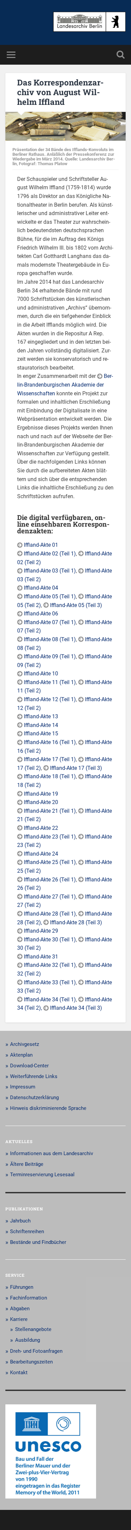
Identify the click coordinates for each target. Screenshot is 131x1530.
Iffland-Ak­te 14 (41, 725)
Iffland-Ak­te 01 (41, 545)
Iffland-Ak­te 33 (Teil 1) (50, 982)
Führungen (21, 1287)
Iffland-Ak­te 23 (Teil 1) (50, 837)
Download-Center (29, 1066)
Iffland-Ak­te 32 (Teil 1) (50, 965)
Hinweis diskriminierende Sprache (48, 1108)
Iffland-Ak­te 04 (41, 588)
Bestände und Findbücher (38, 1242)
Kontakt (19, 1373)
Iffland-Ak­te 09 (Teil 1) (50, 656)
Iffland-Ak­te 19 (41, 794)
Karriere (19, 1319)
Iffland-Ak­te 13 (41, 716)
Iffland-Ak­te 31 (41, 956)
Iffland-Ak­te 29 (41, 931)
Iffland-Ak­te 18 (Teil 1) (50, 776)
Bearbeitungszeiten (31, 1362)
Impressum (22, 1087)
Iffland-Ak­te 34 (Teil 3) (76, 1008)
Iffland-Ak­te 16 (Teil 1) (50, 742)
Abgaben (20, 1309)
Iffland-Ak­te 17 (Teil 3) (76, 768)
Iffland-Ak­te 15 (41, 733)
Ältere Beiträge (26, 1164)
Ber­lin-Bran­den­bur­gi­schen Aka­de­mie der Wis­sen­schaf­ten (65, 384)
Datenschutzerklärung (34, 1097)
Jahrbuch (20, 1221)
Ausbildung (27, 1340)
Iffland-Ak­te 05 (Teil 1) (50, 596)
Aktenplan (21, 1055)
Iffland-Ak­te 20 (41, 802)
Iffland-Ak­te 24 (41, 854)
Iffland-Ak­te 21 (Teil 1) (50, 811)
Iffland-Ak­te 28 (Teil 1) (50, 914)
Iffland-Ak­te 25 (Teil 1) (50, 862)
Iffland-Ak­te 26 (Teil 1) (50, 879)
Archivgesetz (24, 1044)
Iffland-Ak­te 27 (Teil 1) (50, 896)
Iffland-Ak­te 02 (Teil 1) (50, 553)
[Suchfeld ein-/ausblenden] (121, 55)
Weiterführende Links (33, 1076)
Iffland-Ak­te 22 (41, 828)
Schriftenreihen (27, 1231)
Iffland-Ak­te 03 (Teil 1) (50, 571)
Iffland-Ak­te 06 (41, 613)
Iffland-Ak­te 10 (41, 673)
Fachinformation (28, 1298)
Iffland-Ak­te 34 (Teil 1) (50, 999)
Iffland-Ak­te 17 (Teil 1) (50, 759)
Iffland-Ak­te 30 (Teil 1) (50, 939)
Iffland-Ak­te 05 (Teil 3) (76, 605)
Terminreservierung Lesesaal (42, 1175)
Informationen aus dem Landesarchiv (51, 1153)
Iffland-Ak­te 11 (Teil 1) (50, 682)
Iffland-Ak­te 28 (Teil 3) (76, 922)
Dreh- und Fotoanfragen (36, 1351)
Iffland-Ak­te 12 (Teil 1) (50, 699)
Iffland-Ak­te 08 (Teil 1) (50, 639)
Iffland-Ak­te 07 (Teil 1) (50, 622)
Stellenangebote (33, 1329)
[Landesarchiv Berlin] (89, 22)
